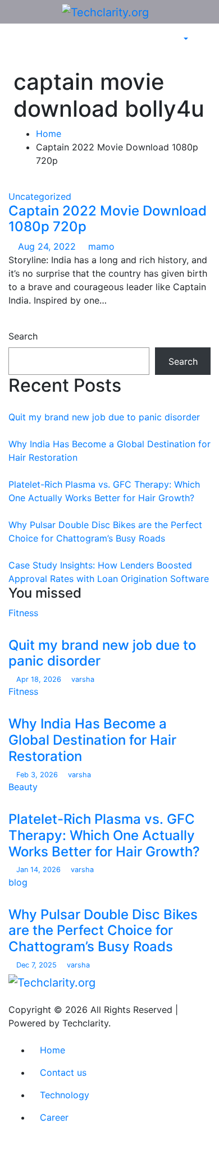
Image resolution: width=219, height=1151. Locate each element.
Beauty (23, 786)
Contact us (63, 1072)
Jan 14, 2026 (39, 869)
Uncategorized (39, 196)
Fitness (23, 612)
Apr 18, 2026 (39, 679)
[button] (180, 39)
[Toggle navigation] (30, 46)
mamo (100, 246)
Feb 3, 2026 (38, 775)
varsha (81, 679)
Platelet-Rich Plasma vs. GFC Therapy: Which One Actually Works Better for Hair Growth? (104, 835)
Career (54, 1117)
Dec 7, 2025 (37, 965)
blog (18, 882)
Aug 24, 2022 (48, 246)
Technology (64, 1094)
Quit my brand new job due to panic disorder (104, 417)
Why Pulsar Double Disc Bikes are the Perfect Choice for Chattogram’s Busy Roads (103, 930)
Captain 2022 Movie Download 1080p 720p (107, 219)
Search (23, 336)
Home (48, 133)
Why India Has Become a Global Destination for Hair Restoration (92, 740)
